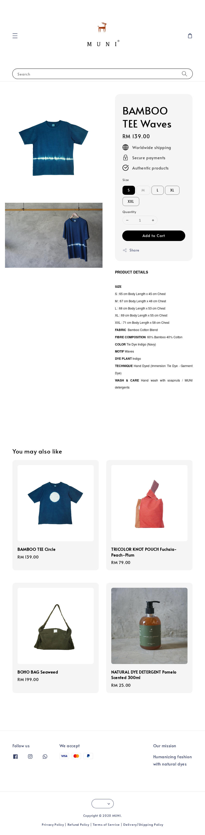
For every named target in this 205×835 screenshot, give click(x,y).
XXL (131, 201)
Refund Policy (78, 824)
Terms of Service (106, 824)
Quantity (129, 212)
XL (172, 190)
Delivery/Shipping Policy (143, 824)
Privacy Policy (53, 824)
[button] (15, 35)
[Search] (184, 73)
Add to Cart (153, 235)
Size (125, 180)
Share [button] (134, 250)
